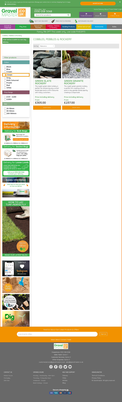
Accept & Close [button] (98, 3)
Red (8, 85)
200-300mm (11, 113)
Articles (64, 380)
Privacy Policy (96, 378)
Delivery (101, 9)
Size (5, 104)
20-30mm (10, 108)
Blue (8, 69)
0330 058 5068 (43, 11)
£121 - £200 (11, 97)
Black (9, 67)
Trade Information (86, 16)
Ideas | (53, 340)
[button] (38, 4)
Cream (9, 72)
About (107, 9)
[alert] (61, 3)
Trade (69, 340)
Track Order (113, 9)
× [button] (120, 2)
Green (9, 75)
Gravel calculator (100, 16)
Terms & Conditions (98, 375)
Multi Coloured (12, 80)
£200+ (9, 99)
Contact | (64, 340)
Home (96, 9)
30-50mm (10, 111)
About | (58, 340)
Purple (9, 83)
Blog (64, 383)
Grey (9, 78)
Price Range (8, 92)
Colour (6, 62)
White (9, 88)
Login (120, 9)
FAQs (64, 378)
